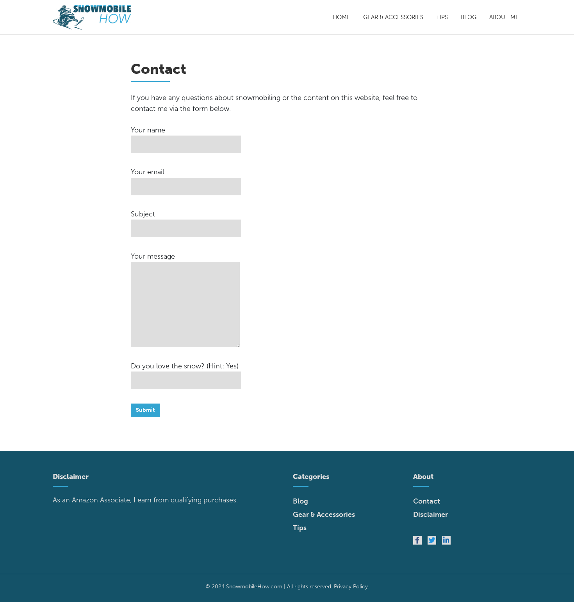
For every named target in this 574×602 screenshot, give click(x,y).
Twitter (432, 540)
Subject (143, 214)
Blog (468, 17)
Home (341, 17)
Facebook (417, 540)
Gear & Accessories (393, 17)
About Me (504, 17)
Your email (147, 172)
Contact (426, 501)
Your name (148, 130)
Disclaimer (430, 514)
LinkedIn (446, 540)
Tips (442, 17)
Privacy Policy (351, 586)
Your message (153, 256)
